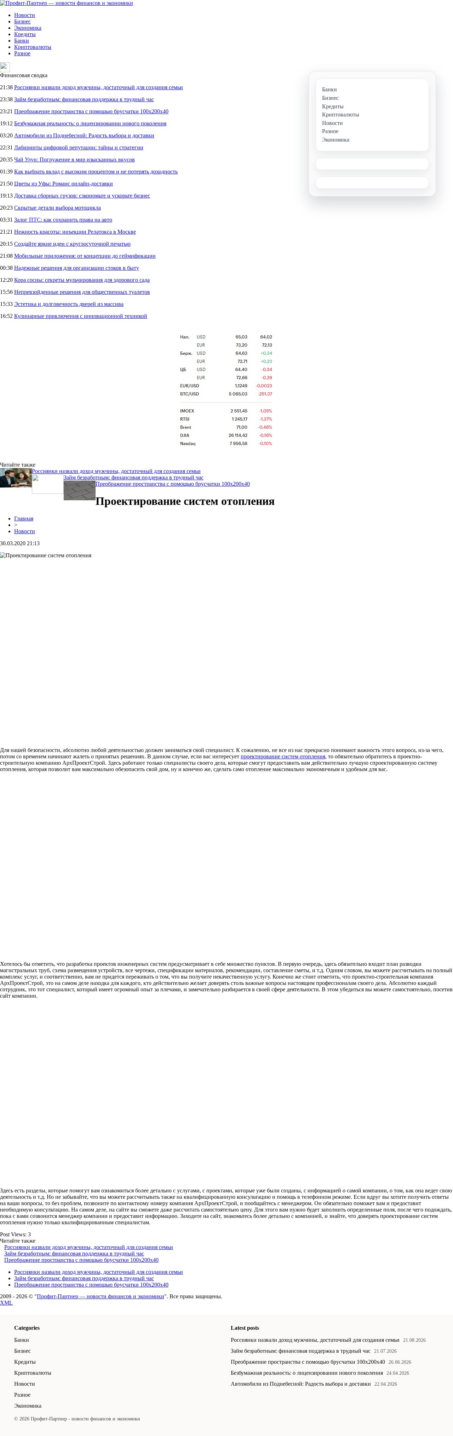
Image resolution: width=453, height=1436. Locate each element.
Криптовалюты (32, 47)
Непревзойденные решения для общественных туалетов (82, 292)
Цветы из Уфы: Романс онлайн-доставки (63, 184)
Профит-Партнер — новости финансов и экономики (100, 1296)
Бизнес (22, 21)
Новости (24, 15)
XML (6, 1303)
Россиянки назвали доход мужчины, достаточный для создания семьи (98, 87)
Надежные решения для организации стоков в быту (76, 268)
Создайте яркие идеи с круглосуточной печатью (72, 244)
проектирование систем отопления (283, 756)
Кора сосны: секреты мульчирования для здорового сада (82, 280)
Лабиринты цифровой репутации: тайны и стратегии (78, 147)
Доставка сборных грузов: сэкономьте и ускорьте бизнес (82, 196)
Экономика (27, 28)
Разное (22, 53)
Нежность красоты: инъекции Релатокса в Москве (75, 232)
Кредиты (25, 34)
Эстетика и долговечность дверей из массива (69, 304)
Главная (23, 518)
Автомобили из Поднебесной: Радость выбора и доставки (84, 135)
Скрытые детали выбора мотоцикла (57, 208)
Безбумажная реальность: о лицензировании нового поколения (90, 123)
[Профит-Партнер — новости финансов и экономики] (66, 3)
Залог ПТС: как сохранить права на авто (63, 220)
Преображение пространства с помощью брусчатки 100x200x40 (91, 111)
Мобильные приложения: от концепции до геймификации (85, 256)
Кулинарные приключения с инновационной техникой (80, 316)
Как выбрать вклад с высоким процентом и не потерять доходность (96, 172)
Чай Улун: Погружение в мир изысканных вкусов (74, 159)
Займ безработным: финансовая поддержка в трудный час (84, 99)
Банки (21, 41)
